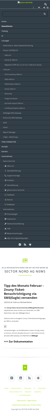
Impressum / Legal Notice (26, 400)
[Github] (30, 244)
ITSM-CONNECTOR (15, 392)
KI (34, 388)
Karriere (37, 392)
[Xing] (19, 244)
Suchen (45, 4)
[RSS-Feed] (25, 244)
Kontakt (28, 392)
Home (6, 388)
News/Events (16, 388)
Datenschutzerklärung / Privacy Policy (26, 405)
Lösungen (42, 388)
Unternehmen (25, 395)
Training (27, 388)
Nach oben (25, 367)
